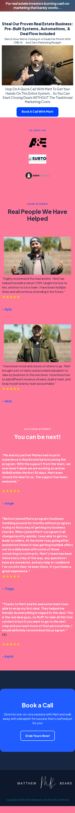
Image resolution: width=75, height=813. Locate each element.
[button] (3, 782)
